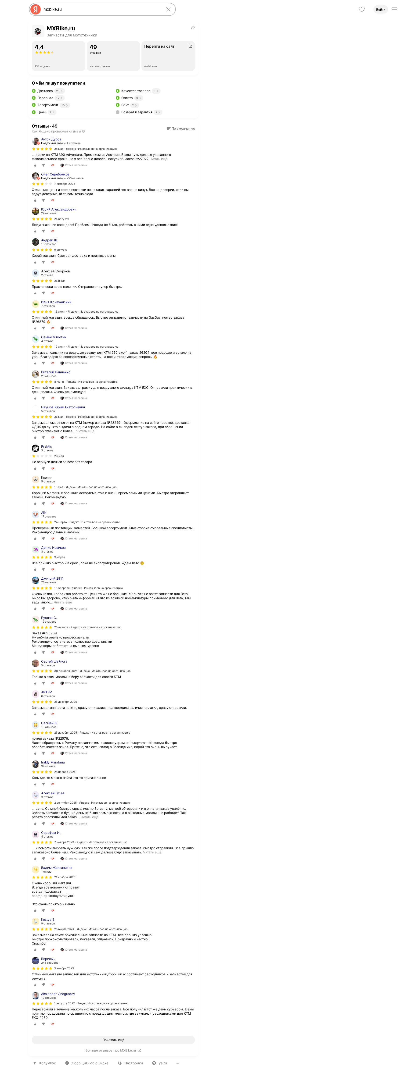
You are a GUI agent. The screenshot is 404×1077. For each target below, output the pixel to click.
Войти (380, 9)
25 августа (61, 219)
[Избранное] (362, 9)
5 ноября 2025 (64, 968)
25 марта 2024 (64, 929)
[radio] (35, 165)
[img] (42, 149)
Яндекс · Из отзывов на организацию (91, 148)
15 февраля (62, 588)
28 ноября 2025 (65, 772)
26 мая (59, 416)
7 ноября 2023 (64, 842)
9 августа (61, 249)
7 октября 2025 (64, 183)
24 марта (60, 522)
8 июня (59, 381)
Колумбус (47, 1063)
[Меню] (394, 9)
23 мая (59, 456)
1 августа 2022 (64, 1003)
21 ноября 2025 (64, 877)
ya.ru (163, 1063)
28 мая (59, 148)
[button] (181, 128)
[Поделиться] (193, 27)
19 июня (59, 346)
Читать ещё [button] (85, 431)
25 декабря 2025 (65, 701)
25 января (61, 627)
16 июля (59, 311)
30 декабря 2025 (65, 671)
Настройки (133, 1063)
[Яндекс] (35, 9)
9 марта (59, 557)
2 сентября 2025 (65, 802)
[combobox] (101, 9)
